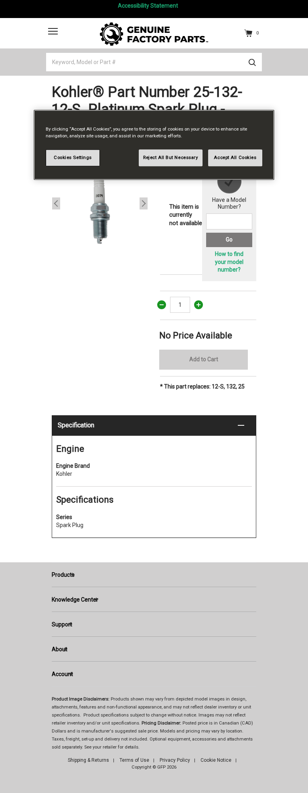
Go (229, 239)
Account (62, 674)
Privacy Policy (175, 760)
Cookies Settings (73, 157)
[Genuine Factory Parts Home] (154, 33)
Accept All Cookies (235, 157)
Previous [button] (56, 203)
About (59, 649)
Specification (76, 425)
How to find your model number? (229, 262)
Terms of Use (134, 760)
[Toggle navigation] (53, 30)
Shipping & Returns (88, 760)
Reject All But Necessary (170, 157)
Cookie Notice (216, 760)
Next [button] (144, 203)
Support (62, 624)
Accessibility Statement (148, 5)
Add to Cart (203, 359)
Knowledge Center (75, 599)
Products (63, 575)
